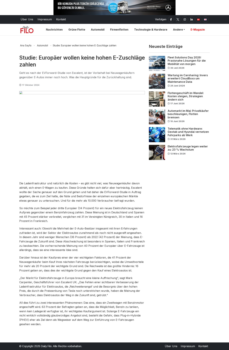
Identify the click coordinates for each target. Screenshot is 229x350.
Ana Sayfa (25, 45)
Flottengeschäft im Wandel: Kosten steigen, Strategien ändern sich (186, 96)
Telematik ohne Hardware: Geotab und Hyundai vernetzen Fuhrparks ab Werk (188, 132)
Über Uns (171, 346)
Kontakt (203, 346)
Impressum (188, 346)
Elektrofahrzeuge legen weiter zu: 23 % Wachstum (188, 148)
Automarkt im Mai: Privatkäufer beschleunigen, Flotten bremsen (188, 114)
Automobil (42, 45)
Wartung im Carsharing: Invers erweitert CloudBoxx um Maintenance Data (188, 78)
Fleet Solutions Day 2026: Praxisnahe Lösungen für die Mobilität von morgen (187, 60)
